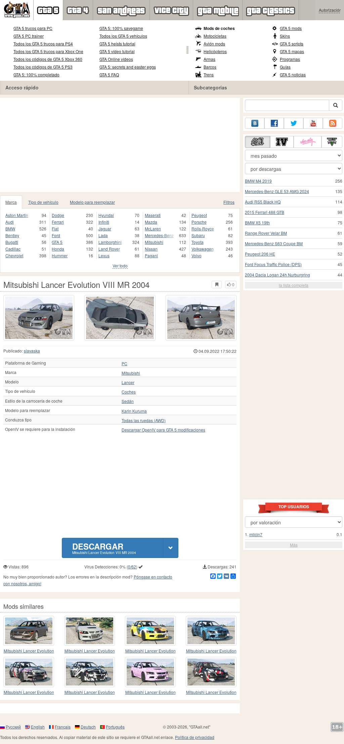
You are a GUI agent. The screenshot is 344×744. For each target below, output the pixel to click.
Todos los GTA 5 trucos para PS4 (43, 43)
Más (294, 545)
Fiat (55, 228)
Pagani (151, 255)
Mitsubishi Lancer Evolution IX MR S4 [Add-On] (211, 651)
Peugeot (199, 215)
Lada (103, 235)
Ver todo (120, 265)
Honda (58, 249)
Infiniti (103, 222)
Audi (9, 222)
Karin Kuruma (134, 411)
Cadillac (12, 249)
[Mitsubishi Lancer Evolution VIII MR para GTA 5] (89, 631)
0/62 (132, 566)
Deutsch (88, 727)
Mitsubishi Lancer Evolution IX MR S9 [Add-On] (89, 692)
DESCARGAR (104, 548)
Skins (285, 36)
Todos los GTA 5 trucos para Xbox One (48, 51)
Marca (11, 202)
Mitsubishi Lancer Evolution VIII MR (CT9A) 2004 (29, 651)
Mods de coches (219, 28)
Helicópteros (215, 51)
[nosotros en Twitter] (293, 123)
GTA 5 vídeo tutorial (117, 51)
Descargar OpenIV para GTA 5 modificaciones (163, 430)
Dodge (58, 215)
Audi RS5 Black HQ (263, 201)
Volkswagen (202, 249)
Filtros (228, 202)
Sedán (128, 401)
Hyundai (106, 215)
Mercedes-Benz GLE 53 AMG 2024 (277, 191)
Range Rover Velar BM (266, 233)
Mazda (151, 222)
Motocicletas (215, 36)
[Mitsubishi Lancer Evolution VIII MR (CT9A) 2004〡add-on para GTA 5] (28, 631)
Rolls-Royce (202, 228)
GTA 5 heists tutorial (117, 43)
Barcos (210, 67)
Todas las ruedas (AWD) (144, 420)
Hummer (60, 255)
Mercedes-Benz (159, 235)
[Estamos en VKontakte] (254, 123)
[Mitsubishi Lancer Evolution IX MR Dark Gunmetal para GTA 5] (211, 672)
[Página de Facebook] (274, 123)
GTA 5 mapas (292, 51)
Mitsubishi (154, 242)
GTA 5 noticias (293, 74)
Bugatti (11, 242)
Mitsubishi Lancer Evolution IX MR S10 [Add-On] (29, 692)
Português (115, 727)
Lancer (128, 382)
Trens (209, 74)
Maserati (153, 215)
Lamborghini (110, 242)
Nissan (151, 249)
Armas (209, 59)
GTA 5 (57, 242)
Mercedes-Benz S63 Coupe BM (274, 243)
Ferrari (58, 222)
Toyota (197, 242)
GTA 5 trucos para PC (32, 28)
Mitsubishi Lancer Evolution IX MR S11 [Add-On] (150, 651)
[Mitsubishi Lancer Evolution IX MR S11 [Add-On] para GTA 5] (150, 631)
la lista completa (293, 285)
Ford (56, 235)
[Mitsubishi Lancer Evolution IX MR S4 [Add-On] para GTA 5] (211, 631)
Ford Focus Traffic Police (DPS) (273, 264)
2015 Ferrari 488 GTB (264, 212)
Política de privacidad (194, 737)
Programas (290, 59)
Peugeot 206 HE (260, 254)
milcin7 (255, 534)
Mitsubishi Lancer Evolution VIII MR (89, 651)
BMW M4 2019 (258, 181)
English (38, 727)
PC (124, 363)
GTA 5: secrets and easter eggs (127, 67)
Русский (13, 727)
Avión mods (214, 43)
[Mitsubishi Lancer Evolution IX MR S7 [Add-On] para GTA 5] (150, 672)
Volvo (196, 255)
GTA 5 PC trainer (28, 36)
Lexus (104, 255)
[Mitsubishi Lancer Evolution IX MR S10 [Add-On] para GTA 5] (28, 672)
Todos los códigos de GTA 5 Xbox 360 (47, 59)
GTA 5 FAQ (109, 74)
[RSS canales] (332, 123)
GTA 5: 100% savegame (121, 28)
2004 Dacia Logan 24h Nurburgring (277, 274)
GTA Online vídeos (116, 59)
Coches (129, 392)
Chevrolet (14, 255)
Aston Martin (16, 215)
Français (63, 727)
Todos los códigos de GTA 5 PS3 (43, 67)
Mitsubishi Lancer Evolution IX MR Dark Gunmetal (211, 692)
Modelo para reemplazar (92, 202)
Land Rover (109, 249)
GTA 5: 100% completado (36, 74)
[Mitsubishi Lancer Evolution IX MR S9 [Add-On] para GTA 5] (89, 672)
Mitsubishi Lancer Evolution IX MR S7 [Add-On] (150, 692)
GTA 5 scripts (291, 43)
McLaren (153, 228)
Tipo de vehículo (43, 202)
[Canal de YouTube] (313, 123)
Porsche (199, 222)
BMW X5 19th (257, 222)
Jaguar (104, 228)
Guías (285, 67)
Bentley (12, 235)
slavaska (32, 351)
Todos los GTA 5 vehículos (123, 36)
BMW (10, 228)
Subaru (198, 235)
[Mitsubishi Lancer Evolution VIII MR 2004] (38, 318)
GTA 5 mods (291, 28)
